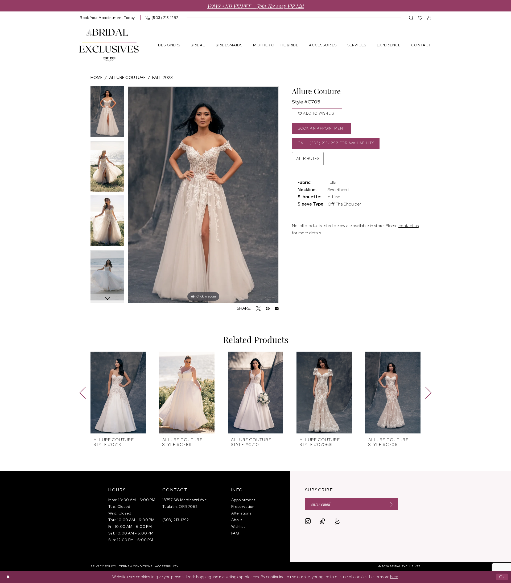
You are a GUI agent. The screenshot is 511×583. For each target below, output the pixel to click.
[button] (429, 18)
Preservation (242, 506)
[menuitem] (107, 17)
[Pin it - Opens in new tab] (268, 308)
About (236, 519)
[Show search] (411, 18)
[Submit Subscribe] (389, 504)
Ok (502, 577)
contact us (408, 225)
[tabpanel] (107, 113)
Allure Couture (127, 77)
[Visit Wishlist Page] (420, 18)
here (394, 577)
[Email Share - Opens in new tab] (277, 308)
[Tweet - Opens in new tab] (258, 308)
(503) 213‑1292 (175, 519)
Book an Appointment (321, 128)
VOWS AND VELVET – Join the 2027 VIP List (255, 5)
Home (96, 77)
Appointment (243, 499)
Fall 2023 (162, 77)
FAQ (235, 533)
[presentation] (118, 392)
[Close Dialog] (8, 577)
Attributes (307, 158)
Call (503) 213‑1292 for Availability (336, 143)
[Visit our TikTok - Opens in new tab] (322, 521)
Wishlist (238, 526)
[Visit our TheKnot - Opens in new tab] (337, 521)
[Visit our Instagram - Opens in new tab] (308, 521)
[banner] (109, 45)
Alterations (241, 513)
